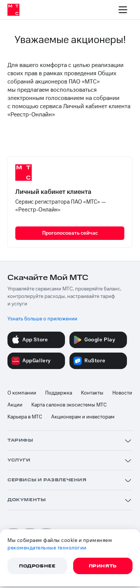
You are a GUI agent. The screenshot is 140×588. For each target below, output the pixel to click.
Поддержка (58, 393)
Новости (122, 393)
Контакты (92, 393)
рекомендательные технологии (47, 548)
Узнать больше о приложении (42, 319)
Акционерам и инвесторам (83, 417)
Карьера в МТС (24, 417)
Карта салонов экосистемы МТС (69, 405)
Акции (14, 405)
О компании (21, 393)
